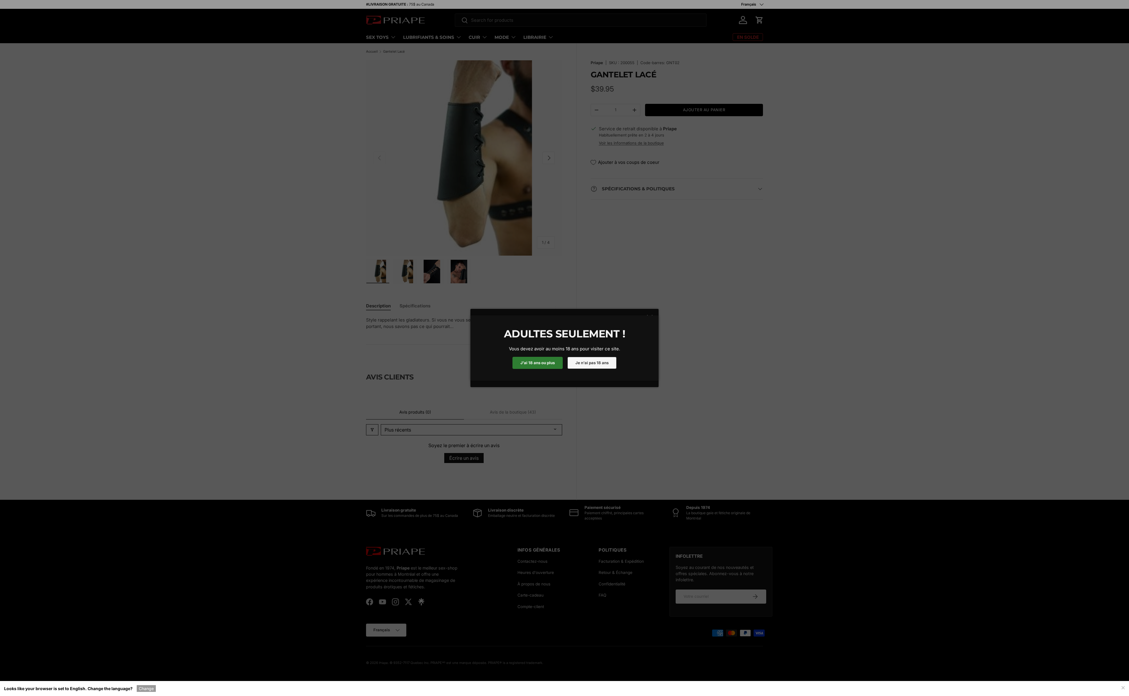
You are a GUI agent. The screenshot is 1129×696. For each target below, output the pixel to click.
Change (146, 688)
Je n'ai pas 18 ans (592, 362)
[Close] (1123, 687)
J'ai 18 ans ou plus (537, 362)
